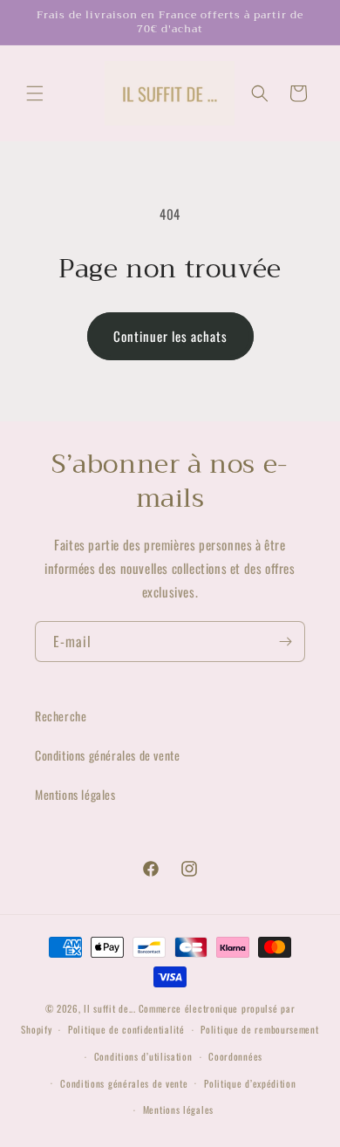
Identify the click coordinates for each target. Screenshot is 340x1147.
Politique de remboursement (259, 1029)
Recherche (60, 716)
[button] (35, 93)
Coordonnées (235, 1056)
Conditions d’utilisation (143, 1056)
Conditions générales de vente (107, 755)
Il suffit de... (110, 1008)
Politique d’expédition (250, 1083)
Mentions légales (75, 794)
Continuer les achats (170, 335)
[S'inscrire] (285, 641)
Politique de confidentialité (126, 1029)
